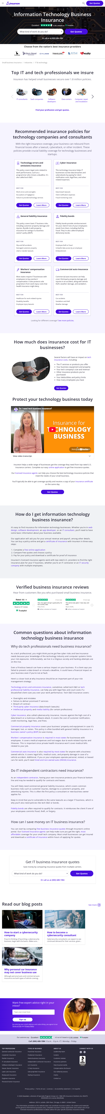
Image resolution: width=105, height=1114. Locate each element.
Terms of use (40, 1089)
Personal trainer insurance (11, 1082)
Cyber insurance (18, 715)
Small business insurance (12, 62)
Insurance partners (60, 1062)
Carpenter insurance (9, 1055)
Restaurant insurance (9, 1075)
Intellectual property (22, 709)
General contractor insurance (11, 1052)
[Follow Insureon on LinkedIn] (80, 1052)
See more (92, 905)
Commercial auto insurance (23, 751)
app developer (49, 530)
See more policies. (66, 320)
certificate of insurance (56, 541)
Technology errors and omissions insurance (31, 687)
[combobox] (14, 873)
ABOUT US (57, 1048)
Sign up (22, 1019)
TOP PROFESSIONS (8, 1048)
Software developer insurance (12, 1065)
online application (56, 467)
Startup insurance (34, 1075)
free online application (35, 550)
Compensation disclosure (62, 1068)
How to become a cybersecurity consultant (61, 934)
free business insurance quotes (51, 829)
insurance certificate (84, 481)
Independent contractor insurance (39, 1062)
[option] (22, 96)
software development (28, 530)
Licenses (50, 1089)
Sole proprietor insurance (36, 1072)
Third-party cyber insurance (26, 706)
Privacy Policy (29, 1026)
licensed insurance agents (26, 473)
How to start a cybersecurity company (21, 934)
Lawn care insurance (9, 1072)
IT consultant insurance (10, 1062)
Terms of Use (16, 1026)
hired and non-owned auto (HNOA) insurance (55, 760)
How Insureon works (60, 1065)
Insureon (26, 1096)
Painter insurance (8, 1058)
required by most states (54, 751)
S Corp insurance (33, 1068)
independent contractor (27, 777)
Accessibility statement (63, 1089)
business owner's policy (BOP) (25, 732)
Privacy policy (29, 1089)
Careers (56, 1055)
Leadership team (59, 1052)
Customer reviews (60, 1058)
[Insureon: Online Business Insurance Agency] (13, 3)
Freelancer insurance (35, 1055)
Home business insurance (36, 1058)
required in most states (55, 737)
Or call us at (52, 38)
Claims (56, 1075)
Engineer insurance (8, 1078)
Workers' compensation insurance (26, 737)
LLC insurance (32, 1065)
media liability (43, 709)
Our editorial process (61, 1072)
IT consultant (68, 530)
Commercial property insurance (25, 726)
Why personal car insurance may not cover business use (20, 971)
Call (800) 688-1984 (37, 1041)
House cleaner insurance (10, 1068)
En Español (76, 1089)
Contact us (57, 1078)
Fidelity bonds (17, 808)
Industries (28, 62)
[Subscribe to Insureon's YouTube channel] (84, 1052)
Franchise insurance (34, 1052)
